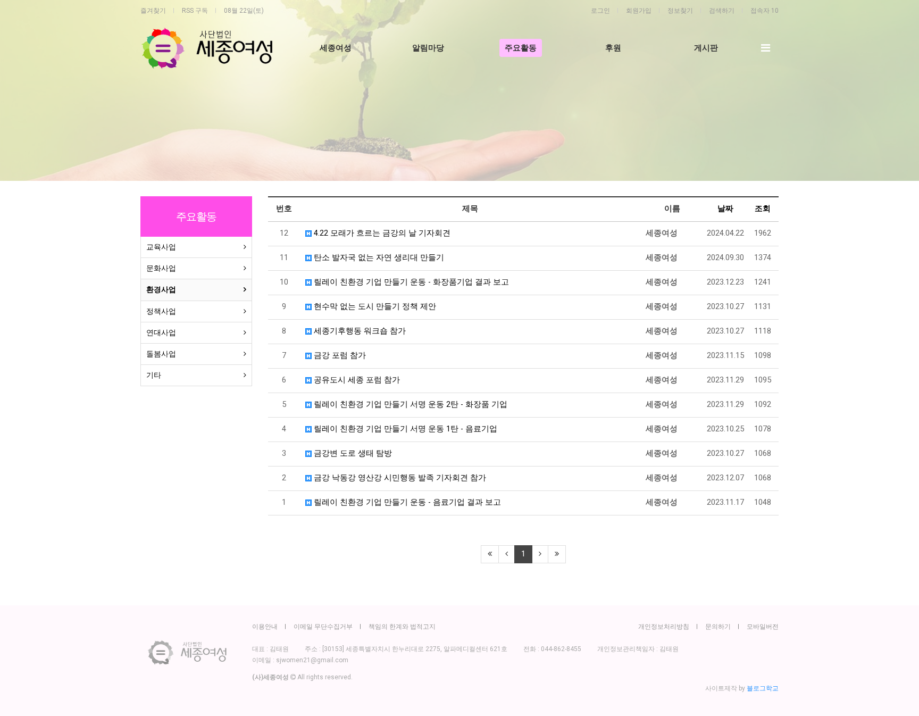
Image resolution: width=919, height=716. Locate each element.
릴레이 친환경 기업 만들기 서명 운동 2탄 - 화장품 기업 (409, 404)
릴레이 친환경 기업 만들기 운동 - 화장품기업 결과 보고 (410, 282)
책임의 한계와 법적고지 (402, 626)
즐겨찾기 (153, 10)
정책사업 (161, 311)
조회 (763, 208)
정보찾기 (680, 10)
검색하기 (721, 10)
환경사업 (161, 289)
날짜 (725, 208)
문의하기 (718, 626)
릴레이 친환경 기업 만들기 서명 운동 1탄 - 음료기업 (404, 429)
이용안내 (265, 626)
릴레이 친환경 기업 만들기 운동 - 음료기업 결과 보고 (406, 502)
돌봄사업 (161, 353)
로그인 (600, 10)
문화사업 (161, 268)
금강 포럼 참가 (339, 355)
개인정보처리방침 (663, 626)
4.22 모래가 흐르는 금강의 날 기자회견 (381, 233)
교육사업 (161, 247)
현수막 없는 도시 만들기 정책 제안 (374, 306)
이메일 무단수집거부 (323, 626)
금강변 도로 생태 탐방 (352, 453)
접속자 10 (764, 10)
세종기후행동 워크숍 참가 (359, 331)
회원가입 (638, 10)
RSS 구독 (195, 10)
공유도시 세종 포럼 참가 (356, 380)
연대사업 (161, 332)
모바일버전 (763, 626)
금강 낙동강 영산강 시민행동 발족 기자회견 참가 (399, 477)
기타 (153, 375)
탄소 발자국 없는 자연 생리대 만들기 (378, 257)
